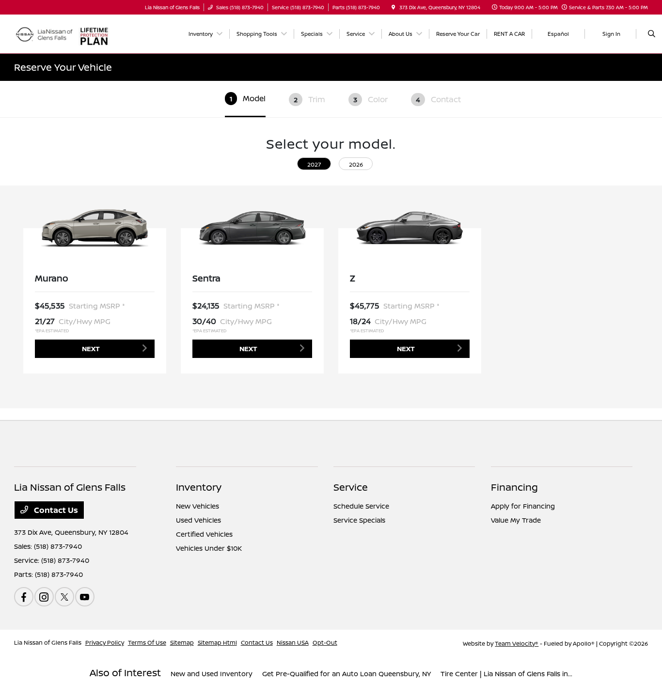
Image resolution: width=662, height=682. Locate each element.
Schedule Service (361, 506)
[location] (393, 7)
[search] (651, 34)
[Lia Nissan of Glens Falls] (44, 33)
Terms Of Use (147, 642)
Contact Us (55, 510)
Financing (514, 487)
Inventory (198, 487)
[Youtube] (85, 596)
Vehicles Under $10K (209, 548)
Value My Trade (516, 520)
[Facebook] (23, 596)
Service (350, 487)
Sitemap (182, 642)
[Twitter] (64, 596)
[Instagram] (44, 596)
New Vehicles (197, 506)
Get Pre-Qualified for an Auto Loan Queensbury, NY (346, 673)
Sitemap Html (217, 642)
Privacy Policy (104, 642)
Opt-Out (325, 642)
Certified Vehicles (204, 534)
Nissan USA (293, 642)
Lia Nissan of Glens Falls (47, 642)
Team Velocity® (516, 643)
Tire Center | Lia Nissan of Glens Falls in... (506, 673)
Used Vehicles (198, 520)
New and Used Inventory (211, 673)
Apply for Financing (523, 506)
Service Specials (359, 520)
